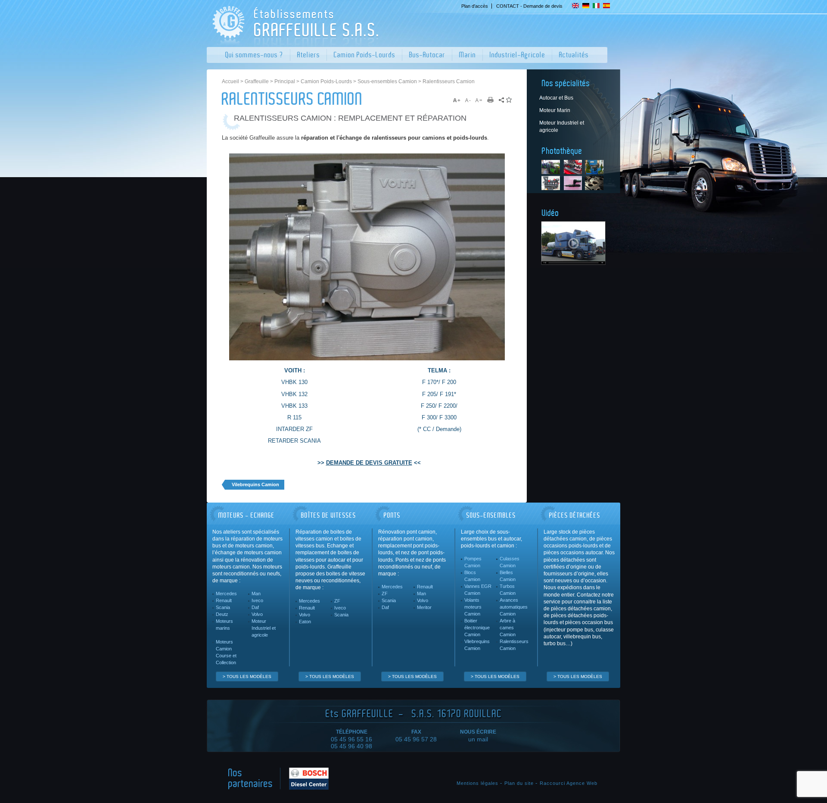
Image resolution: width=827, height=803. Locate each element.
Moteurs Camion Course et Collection (226, 652)
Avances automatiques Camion (514, 606)
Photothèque (562, 151)
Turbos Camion (508, 590)
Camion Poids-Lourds (364, 55)
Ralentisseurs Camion (514, 645)
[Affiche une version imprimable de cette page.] (493, 100)
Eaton (305, 621)
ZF (337, 600)
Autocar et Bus (556, 98)
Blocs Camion (472, 576)
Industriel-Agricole (517, 55)
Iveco (257, 600)
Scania (223, 607)
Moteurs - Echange (246, 515)
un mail (478, 739)
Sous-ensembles (491, 515)
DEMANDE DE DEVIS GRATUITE (369, 463)
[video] (573, 243)
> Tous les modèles (247, 676)
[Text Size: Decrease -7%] (468, 100)
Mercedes (226, 593)
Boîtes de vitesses (328, 515)
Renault (224, 600)
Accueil (230, 81)
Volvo (257, 614)
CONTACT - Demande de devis (529, 6)
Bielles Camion (508, 576)
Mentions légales (477, 783)
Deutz (222, 614)
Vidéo (550, 213)
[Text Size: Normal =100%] (479, 100)
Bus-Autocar (427, 55)
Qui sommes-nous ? (254, 55)
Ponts (392, 515)
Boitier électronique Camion (477, 627)
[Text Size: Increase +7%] (458, 100)
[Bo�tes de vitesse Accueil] (294, 42)
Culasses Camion (509, 562)
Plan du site (519, 783)
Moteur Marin (554, 110)
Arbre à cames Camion (508, 627)
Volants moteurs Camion (473, 606)
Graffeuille (257, 81)
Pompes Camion (473, 562)
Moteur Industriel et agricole (264, 628)
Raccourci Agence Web (568, 783)
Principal (284, 81)
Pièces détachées (574, 515)
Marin (467, 55)
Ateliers (308, 55)
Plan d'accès (474, 6)
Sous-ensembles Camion (387, 81)
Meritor (424, 607)
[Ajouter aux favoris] (509, 100)
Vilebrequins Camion (477, 645)
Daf (255, 607)
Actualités (574, 55)
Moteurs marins (224, 625)
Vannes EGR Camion (477, 590)
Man (256, 593)
